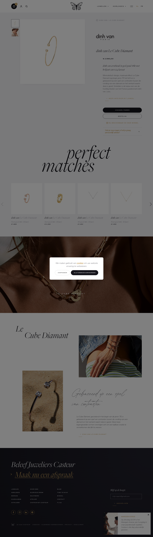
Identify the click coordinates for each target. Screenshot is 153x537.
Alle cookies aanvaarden (84, 272)
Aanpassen (62, 272)
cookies (80, 263)
